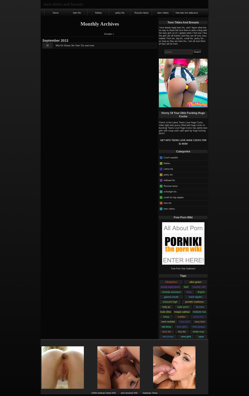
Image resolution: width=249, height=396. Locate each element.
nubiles (181, 316)
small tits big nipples (174, 197)
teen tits (77, 12)
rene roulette (168, 321)
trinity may (198, 331)
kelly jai (166, 306)
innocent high (170, 301)
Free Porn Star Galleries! (183, 268)
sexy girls (185, 321)
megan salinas (182, 311)
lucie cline (165, 311)
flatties (98, 12)
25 (47, 45)
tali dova (166, 326)
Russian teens (141, 12)
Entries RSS (111, 393)
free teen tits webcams (187, 12)
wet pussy (168, 336)
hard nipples (195, 296)
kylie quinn (183, 306)
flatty (189, 292)
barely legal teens (170, 286)
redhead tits (169, 180)
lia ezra (200, 306)
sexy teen (200, 321)
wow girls (186, 336)
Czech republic (171, 157)
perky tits (119, 12)
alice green (195, 282)
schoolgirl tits (170, 191)
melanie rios (199, 311)
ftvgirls (201, 292)
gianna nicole (171, 296)
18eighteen (171, 282)
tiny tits (182, 331)
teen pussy (198, 326)
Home (55, 12)
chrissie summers (171, 292)
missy (166, 316)
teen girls (182, 326)
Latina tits (168, 169)
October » (109, 34)
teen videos (163, 12)
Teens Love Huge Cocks (180, 128)
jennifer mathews (194, 301)
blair (186, 286)
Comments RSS (131, 393)
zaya (201, 336)
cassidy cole (198, 286)
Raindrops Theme (150, 393)
